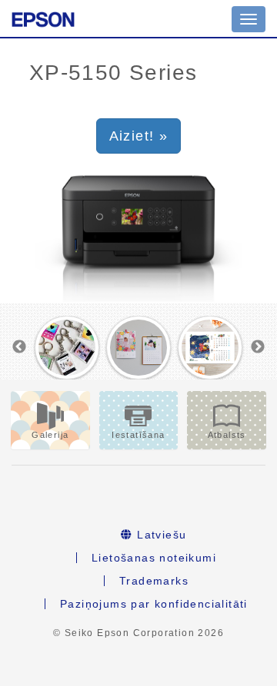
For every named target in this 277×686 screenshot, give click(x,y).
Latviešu (160, 535)
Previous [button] (19, 347)
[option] (66, 348)
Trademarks (154, 581)
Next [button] (257, 347)
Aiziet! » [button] (139, 136)
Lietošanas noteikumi (154, 558)
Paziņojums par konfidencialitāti (154, 604)
